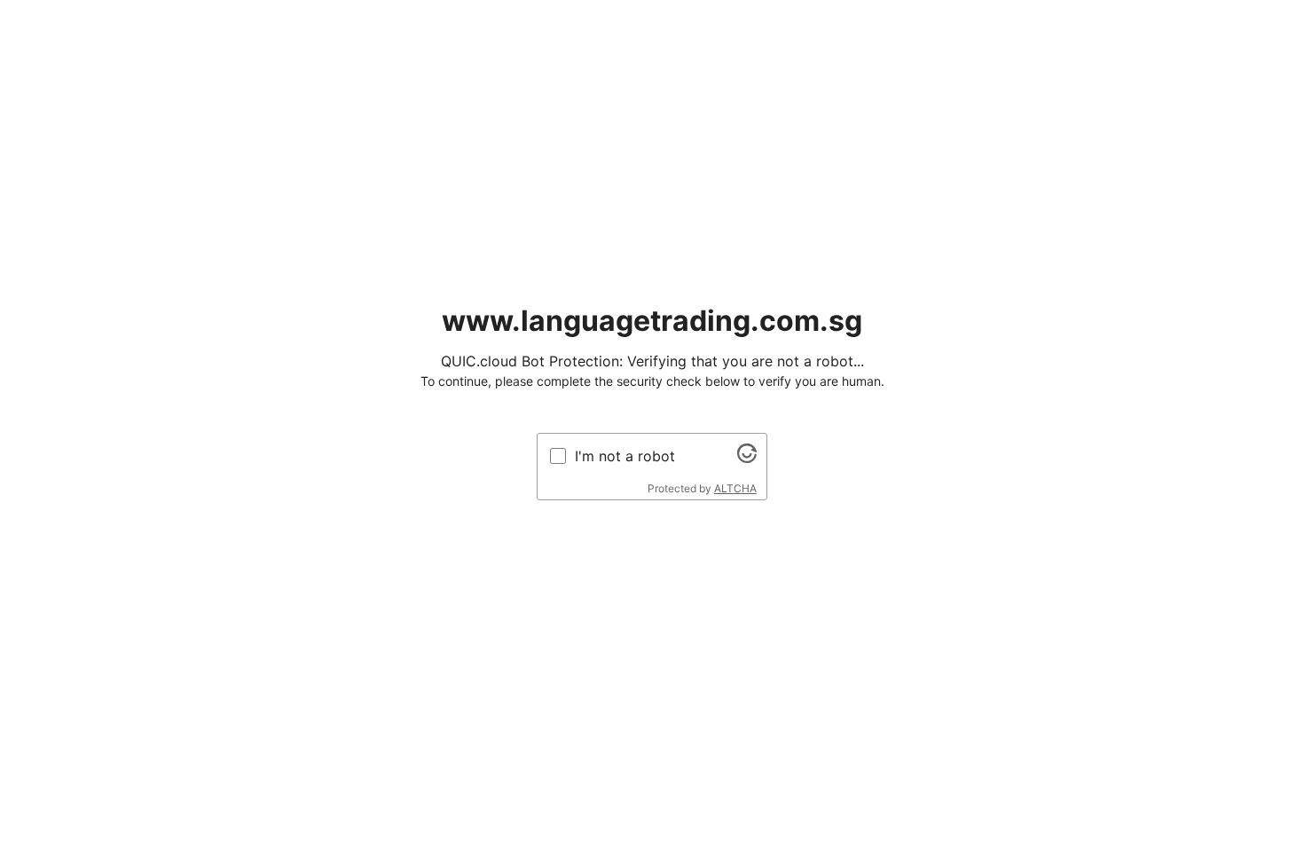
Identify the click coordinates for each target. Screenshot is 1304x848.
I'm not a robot (625, 456)
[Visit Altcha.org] (747, 458)
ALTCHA (735, 488)
